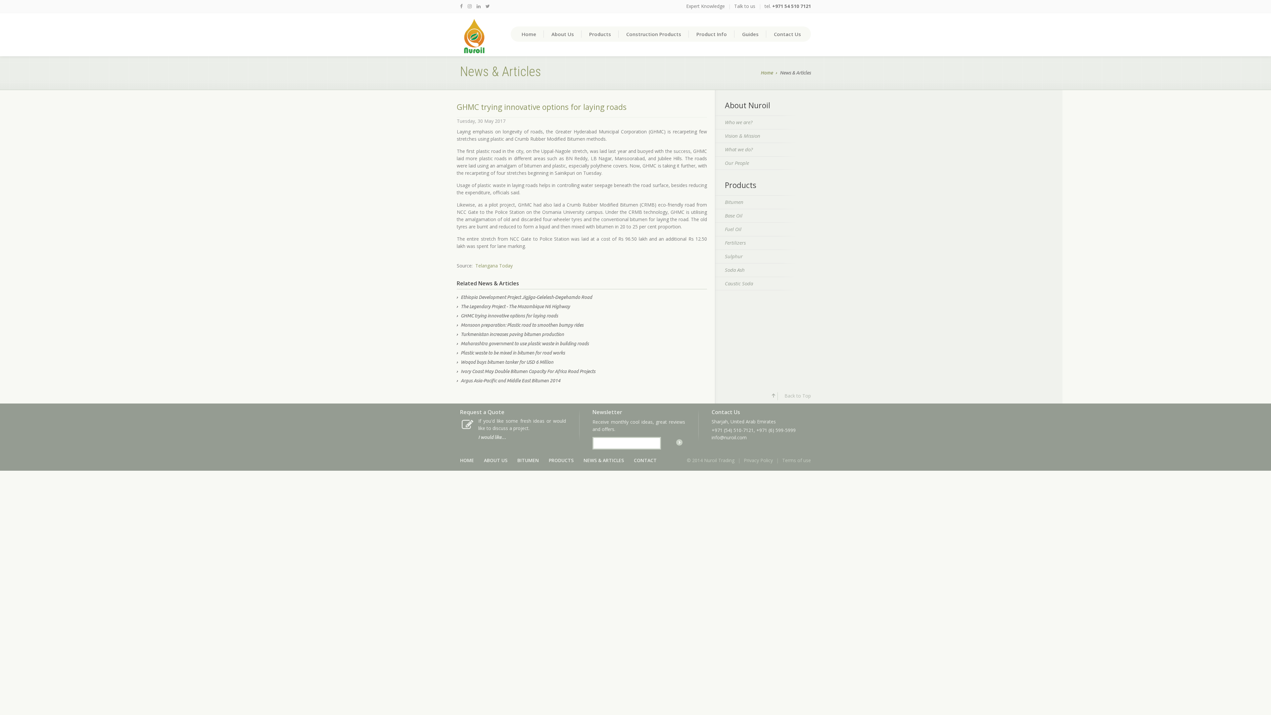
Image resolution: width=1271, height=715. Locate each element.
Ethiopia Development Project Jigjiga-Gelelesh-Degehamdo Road (526, 297)
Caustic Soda (739, 283)
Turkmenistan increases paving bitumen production (512, 334)
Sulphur (734, 256)
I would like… (492, 437)
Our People (737, 163)
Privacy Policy (758, 460)
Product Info (711, 34)
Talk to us (744, 6)
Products (600, 34)
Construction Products (653, 34)
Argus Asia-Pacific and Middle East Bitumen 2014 (510, 380)
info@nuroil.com (729, 437)
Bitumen (734, 202)
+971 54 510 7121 (791, 6)
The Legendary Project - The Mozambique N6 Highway (515, 306)
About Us (562, 34)
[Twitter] (488, 6)
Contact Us (787, 34)
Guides (750, 34)
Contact (645, 460)
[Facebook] (461, 6)
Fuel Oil (733, 229)
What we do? (739, 149)
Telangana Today (494, 265)
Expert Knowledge (705, 6)
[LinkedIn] (479, 6)
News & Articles (604, 460)
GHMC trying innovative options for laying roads (509, 315)
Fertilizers (735, 242)
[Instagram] (470, 6)
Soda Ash (735, 269)
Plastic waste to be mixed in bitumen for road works (513, 353)
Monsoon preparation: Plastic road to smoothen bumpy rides (522, 325)
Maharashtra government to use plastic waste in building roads (525, 343)
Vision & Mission (742, 135)
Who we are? (738, 122)
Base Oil (733, 215)
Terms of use (796, 460)
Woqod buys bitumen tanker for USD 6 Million (507, 362)
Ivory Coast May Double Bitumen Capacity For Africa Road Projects (528, 371)
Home (529, 34)
